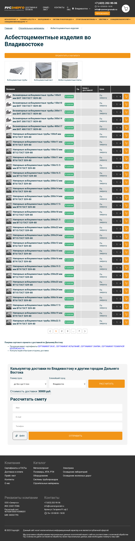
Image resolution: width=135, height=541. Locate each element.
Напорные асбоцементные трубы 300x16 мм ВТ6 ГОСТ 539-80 (43, 299)
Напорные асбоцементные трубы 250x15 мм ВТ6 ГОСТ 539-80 (43, 252)
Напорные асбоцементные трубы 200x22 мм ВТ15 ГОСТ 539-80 (43, 229)
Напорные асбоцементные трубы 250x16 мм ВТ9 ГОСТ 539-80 (43, 260)
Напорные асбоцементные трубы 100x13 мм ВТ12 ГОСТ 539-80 (43, 151)
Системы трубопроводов (62, 19)
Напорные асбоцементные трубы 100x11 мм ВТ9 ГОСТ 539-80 (43, 143)
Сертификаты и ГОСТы (16, 468)
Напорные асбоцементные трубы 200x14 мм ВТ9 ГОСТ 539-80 (43, 197)
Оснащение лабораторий (119, 19)
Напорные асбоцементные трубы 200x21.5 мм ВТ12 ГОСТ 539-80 (43, 221)
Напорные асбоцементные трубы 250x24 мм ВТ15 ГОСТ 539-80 (43, 291)
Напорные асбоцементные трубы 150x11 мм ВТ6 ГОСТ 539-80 (43, 159)
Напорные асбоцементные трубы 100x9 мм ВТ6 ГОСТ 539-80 (43, 135)
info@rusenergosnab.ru (106, 9)
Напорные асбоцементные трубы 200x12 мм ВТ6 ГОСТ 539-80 (43, 182)
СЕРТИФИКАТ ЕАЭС (46, 346)
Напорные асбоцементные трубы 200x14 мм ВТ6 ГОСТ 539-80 (43, 190)
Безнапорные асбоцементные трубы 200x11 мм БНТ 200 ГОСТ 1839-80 (43, 112)
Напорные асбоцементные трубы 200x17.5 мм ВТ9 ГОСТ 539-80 (43, 205)
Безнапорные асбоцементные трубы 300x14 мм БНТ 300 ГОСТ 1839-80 (43, 120)
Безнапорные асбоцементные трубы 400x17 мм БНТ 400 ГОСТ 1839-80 (43, 127)
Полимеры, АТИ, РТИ (27, 19)
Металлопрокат (10, 19)
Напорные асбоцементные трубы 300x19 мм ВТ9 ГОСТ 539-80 (43, 314)
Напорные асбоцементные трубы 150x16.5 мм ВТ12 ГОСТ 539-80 (43, 174)
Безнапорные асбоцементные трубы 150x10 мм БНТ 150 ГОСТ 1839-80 (43, 104)
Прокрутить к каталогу (67, 55)
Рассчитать (106, 383)
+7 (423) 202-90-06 (52, 503)
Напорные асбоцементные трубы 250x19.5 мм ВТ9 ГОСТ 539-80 (43, 267)
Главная (8, 28)
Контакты (59, 7)
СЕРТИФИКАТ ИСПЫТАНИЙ (67, 346)
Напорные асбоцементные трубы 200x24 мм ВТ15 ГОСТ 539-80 (43, 236)
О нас (69, 8)
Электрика (102, 19)
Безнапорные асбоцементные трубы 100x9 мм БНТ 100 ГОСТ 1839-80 (43, 96)
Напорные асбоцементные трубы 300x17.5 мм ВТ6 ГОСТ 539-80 (43, 306)
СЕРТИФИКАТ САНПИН (90, 346)
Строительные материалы (85, 19)
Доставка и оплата (31, 8)
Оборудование (43, 19)
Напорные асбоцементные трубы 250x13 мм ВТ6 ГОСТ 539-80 (43, 244)
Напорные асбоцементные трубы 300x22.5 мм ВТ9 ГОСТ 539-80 (43, 322)
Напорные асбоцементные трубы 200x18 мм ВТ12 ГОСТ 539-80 (43, 213)
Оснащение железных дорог (15, 22)
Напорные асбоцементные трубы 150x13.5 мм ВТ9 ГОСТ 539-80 (43, 166)
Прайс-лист (46, 8)
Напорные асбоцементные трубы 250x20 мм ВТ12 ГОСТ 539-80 (43, 275)
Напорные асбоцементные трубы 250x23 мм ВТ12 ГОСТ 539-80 (43, 283)
